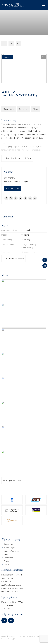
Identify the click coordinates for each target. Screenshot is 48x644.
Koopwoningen (9, 544)
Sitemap (17, 639)
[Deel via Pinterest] (16, 198)
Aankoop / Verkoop (11, 551)
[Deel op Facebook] (6, 198)
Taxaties (7, 561)
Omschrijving (8, 109)
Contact (7, 564)
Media (35, 109)
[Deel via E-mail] (30, 198)
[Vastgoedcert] (12, 510)
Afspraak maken (12, 188)
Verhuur (7, 554)
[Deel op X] (11, 198)
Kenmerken (23, 109)
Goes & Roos (14, 636)
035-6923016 (9, 178)
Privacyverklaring (7, 639)
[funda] (36, 499)
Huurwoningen (9, 547)
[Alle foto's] (11, 43)
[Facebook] (44, 260)
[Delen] (18, 43)
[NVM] (12, 499)
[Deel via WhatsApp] (25, 198)
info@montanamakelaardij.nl (16, 181)
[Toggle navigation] (43, 5)
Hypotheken (8, 558)
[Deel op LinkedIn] (20, 198)
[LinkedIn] (44, 265)
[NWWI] (36, 510)
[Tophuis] (12, 520)
